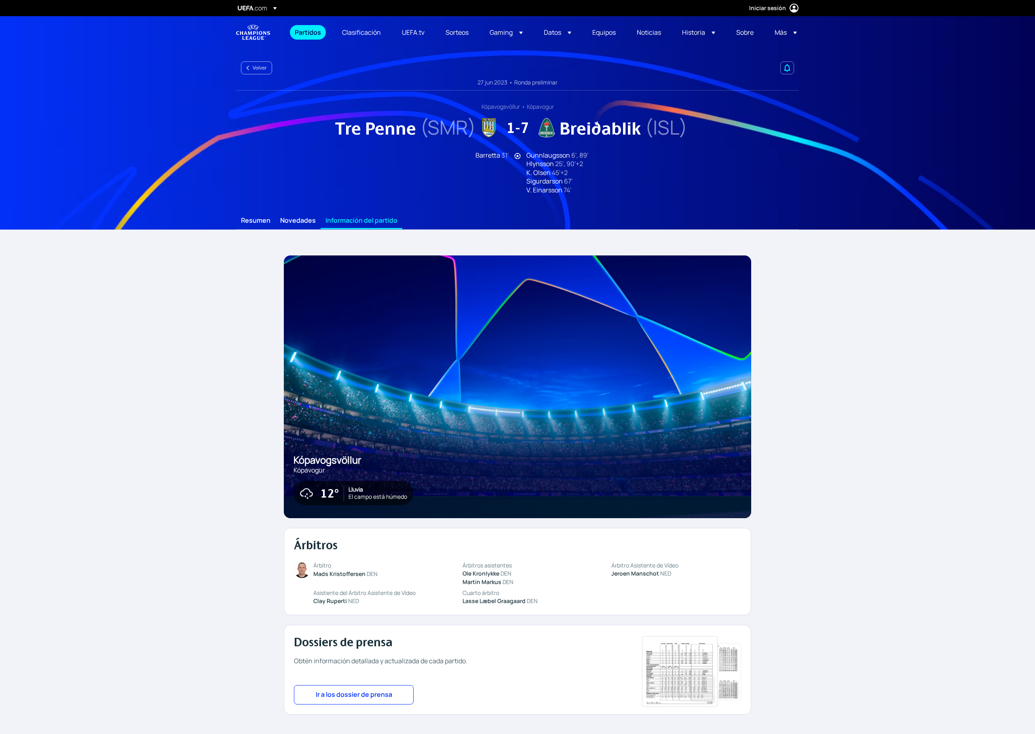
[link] (307, 32)
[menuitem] (308, 32)
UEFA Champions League (253, 32)
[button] (506, 32)
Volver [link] (260, 67)
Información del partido (361, 220)
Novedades (298, 220)
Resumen (255, 220)
